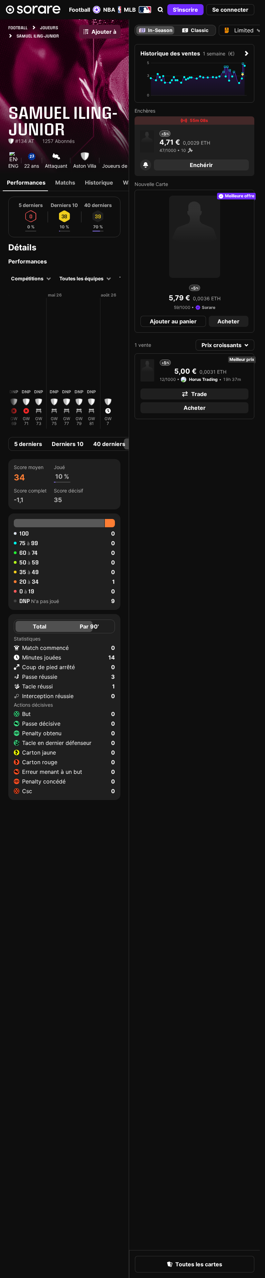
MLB (130, 9)
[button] (160, 10)
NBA (109, 9)
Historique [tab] (99, 182)
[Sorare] (33, 10)
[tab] (195, 30)
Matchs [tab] (65, 182)
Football (79, 9)
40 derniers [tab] (109, 443)
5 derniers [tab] (28, 443)
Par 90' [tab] (89, 626)
